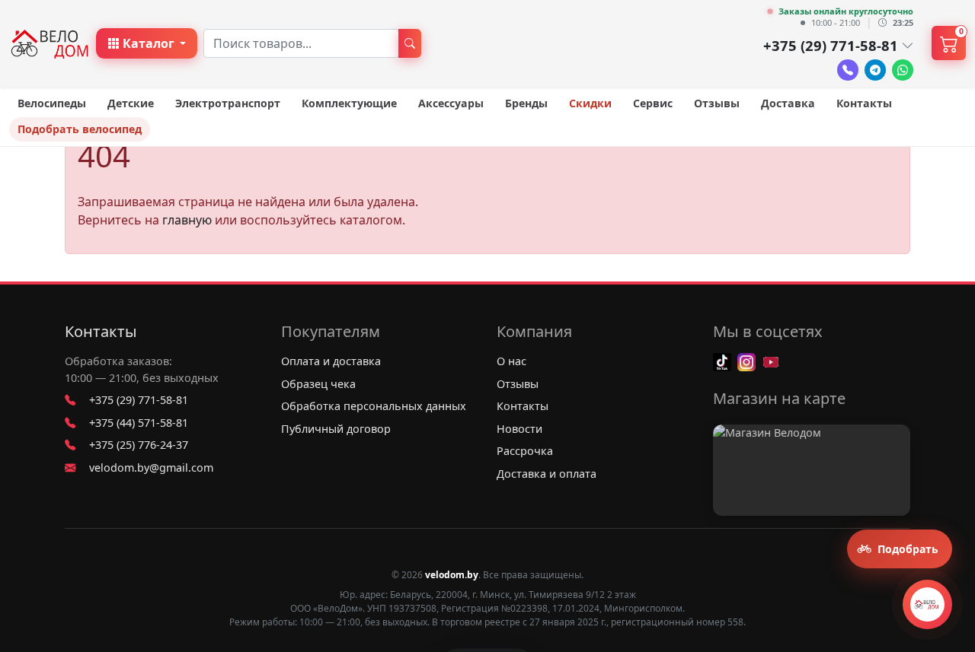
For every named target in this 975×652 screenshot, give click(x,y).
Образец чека (318, 384)
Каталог (148, 43)
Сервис (653, 103)
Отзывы (717, 103)
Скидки (590, 103)
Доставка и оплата (546, 473)
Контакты (864, 103)
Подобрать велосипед (80, 129)
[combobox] (301, 43)
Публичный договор (336, 428)
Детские (130, 103)
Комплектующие (349, 103)
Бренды (526, 103)
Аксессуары (451, 103)
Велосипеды (52, 103)
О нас (511, 361)
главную (187, 220)
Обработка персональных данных (373, 406)
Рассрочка (525, 451)
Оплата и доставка (331, 361)
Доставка (788, 103)
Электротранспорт (227, 103)
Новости (519, 428)
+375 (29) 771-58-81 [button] (830, 45)
